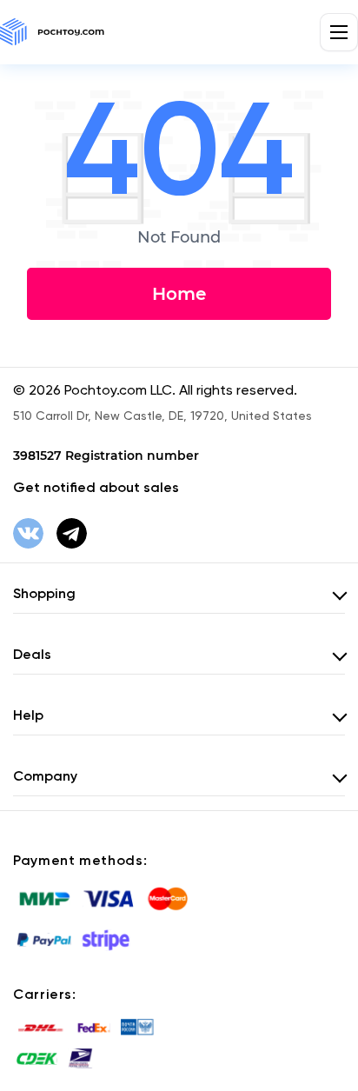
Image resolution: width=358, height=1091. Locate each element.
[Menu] (339, 32)
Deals (32, 654)
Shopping (44, 593)
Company (45, 776)
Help (28, 715)
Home (179, 293)
